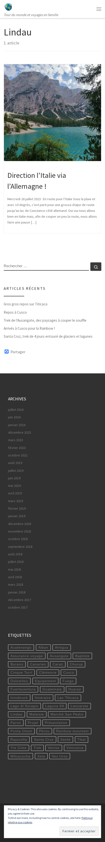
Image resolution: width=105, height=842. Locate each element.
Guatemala (52, 689)
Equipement (45, 681)
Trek (37, 748)
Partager (17, 352)
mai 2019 (14, 485)
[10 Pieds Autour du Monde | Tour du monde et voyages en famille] (8, 6)
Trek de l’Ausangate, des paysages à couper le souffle (45, 320)
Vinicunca (75, 748)
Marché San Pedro (67, 714)
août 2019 (15, 463)
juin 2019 (14, 478)
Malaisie (36, 714)
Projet (33, 723)
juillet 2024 (15, 409)
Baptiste (82, 656)
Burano (16, 664)
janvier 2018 (16, 592)
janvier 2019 (16, 516)
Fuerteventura (23, 689)
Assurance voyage (26, 656)
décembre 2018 (19, 524)
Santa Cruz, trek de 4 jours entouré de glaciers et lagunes (48, 336)
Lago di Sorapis (24, 706)
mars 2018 (15, 584)
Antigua (61, 647)
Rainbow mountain (72, 731)
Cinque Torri (21, 672)
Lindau (16, 714)
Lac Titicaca (68, 698)
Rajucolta (18, 739)
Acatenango (21, 647)
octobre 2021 (18, 455)
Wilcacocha (20, 756)
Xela (41, 756)
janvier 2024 (16, 425)
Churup (76, 664)
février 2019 (17, 508)
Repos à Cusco (15, 312)
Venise (54, 748)
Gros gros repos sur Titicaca (25, 304)
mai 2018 (14, 569)
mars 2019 (15, 501)
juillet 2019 (15, 470)
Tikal (81, 739)
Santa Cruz (44, 739)
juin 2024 (14, 417)
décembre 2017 (19, 600)
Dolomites (19, 681)
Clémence (48, 672)
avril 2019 (15, 493)
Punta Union (21, 731)
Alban (43, 647)
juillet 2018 (15, 561)
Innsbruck (19, 698)
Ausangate (59, 656)
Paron (15, 723)
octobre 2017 (18, 607)
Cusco (68, 672)
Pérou (44, 731)
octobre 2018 (18, 539)
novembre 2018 (19, 531)
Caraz (57, 664)
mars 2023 (15, 440)
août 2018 (15, 554)
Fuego (68, 681)
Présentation (56, 723)
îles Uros (60, 756)
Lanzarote (79, 706)
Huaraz (74, 689)
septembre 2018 (20, 546)
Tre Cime (18, 748)
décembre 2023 (19, 432)
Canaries (38, 664)
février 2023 (17, 448)
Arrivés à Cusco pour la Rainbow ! (29, 328)
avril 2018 (15, 577)
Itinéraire (43, 698)
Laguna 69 (54, 706)
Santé (65, 739)
